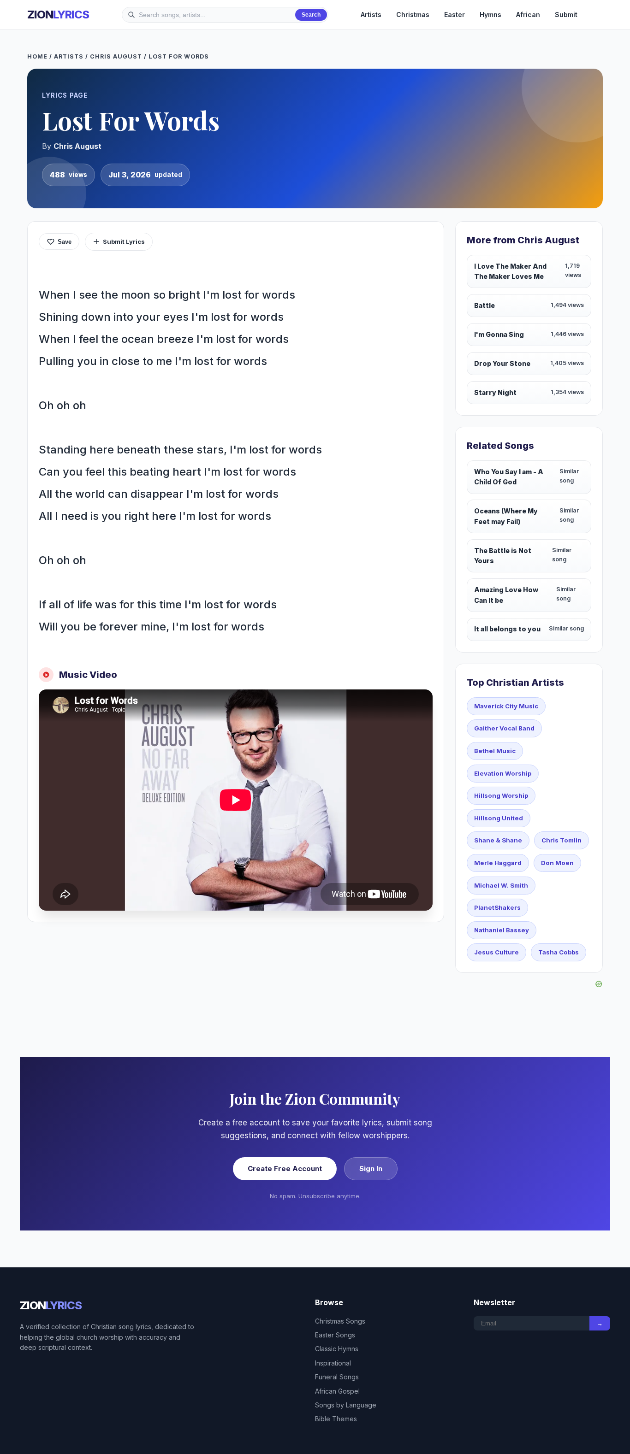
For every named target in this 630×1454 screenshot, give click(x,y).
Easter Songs (335, 1335)
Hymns (490, 14)
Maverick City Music (506, 706)
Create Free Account (285, 1168)
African (528, 14)
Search (311, 15)
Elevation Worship (502, 773)
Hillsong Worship (501, 795)
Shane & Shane (498, 840)
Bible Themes (336, 1419)
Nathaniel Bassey (501, 930)
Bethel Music (495, 750)
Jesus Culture (496, 952)
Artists (371, 14)
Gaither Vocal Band (504, 728)
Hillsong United (498, 818)
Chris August (116, 56)
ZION (58, 14)
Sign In (370, 1168)
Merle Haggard (498, 862)
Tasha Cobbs (558, 952)
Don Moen (557, 862)
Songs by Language (345, 1405)
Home (37, 56)
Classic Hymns (336, 1349)
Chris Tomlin (561, 840)
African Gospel (337, 1391)
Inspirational (333, 1363)
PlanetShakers (497, 907)
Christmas (412, 14)
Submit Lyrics (124, 241)
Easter (454, 14)
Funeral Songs (337, 1377)
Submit (566, 14)
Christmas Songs (340, 1321)
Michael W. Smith (501, 885)
